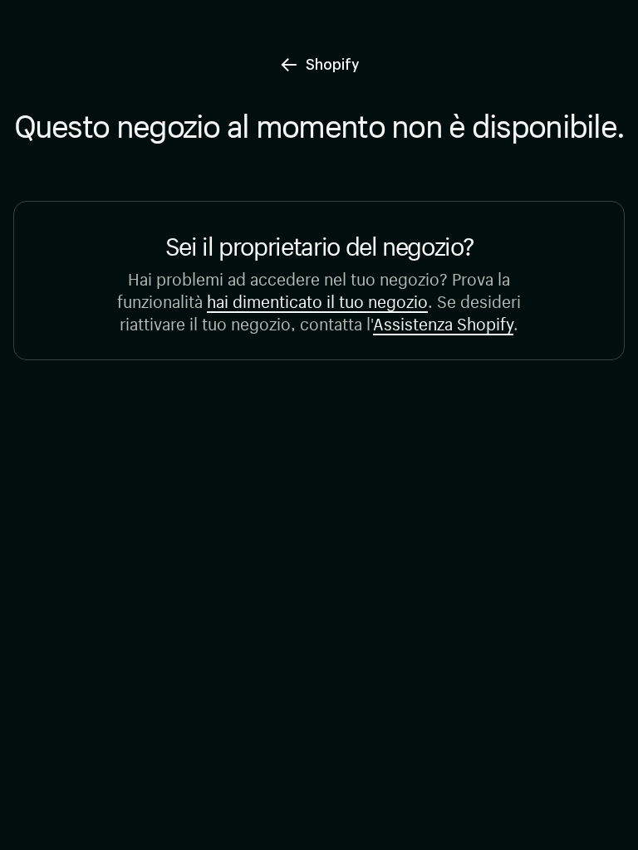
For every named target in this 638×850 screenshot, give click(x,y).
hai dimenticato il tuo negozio (317, 299)
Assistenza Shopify (443, 322)
